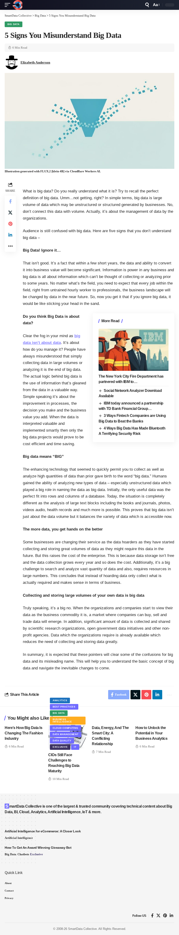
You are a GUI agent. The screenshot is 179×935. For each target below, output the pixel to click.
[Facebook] (152, 915)
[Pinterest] (165, 915)
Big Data (13, 24)
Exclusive (60, 747)
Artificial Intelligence (19, 838)
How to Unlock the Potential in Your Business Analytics (151, 733)
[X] (158, 915)
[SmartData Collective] (17, 5)
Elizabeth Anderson (35, 62)
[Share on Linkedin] (10, 235)
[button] (9, 5)
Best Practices (64, 706)
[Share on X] (10, 212)
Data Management (66, 734)
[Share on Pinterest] (10, 223)
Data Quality (62, 740)
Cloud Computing (65, 728)
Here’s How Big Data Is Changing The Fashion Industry (24, 733)
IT (75, 747)
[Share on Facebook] (10, 201)
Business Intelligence (62, 720)
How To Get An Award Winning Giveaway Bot (38, 847)
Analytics (60, 700)
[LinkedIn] (171, 915)
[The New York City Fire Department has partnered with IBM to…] (134, 350)
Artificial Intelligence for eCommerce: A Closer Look (43, 831)
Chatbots (23, 854)
